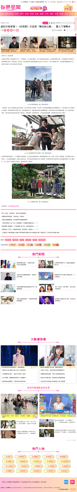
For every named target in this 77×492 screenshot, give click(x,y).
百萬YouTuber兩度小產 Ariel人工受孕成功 (14, 370)
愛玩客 (20, 61)
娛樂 (8, 22)
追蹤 (37, 245)
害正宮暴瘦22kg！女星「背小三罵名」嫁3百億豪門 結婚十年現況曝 (26, 422)
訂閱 (20, 245)
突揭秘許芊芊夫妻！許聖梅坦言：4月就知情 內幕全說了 (57, 416)
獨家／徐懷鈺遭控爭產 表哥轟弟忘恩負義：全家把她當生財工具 (47, 50)
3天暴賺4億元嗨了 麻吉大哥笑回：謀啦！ (14, 374)
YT (49, 2)
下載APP (12, 245)
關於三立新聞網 (7, 482)
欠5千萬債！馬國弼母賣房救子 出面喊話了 (14, 377)
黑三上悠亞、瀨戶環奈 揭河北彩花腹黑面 (14, 213)
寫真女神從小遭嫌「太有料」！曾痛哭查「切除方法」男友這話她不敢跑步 (28, 50)
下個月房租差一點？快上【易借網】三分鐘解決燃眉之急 (18, 223)
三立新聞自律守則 (25, 482)
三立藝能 (32, 2)
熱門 (22, 14)
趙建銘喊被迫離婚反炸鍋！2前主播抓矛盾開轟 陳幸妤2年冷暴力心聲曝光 (9, 50)
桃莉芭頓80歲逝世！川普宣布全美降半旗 (13, 381)
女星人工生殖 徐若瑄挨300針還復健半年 (53, 370)
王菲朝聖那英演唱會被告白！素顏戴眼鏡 (12, 367)
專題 (61, 14)
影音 (66, 14)
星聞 (32, 14)
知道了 (73, 489)
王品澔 (40, 61)
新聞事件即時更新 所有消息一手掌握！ (13, 216)
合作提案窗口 (36, 482)
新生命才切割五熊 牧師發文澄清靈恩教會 (53, 377)
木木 (28, 156)
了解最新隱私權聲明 (63, 489)
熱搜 (27, 14)
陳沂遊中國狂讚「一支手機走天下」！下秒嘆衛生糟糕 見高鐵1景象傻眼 (65, 421)
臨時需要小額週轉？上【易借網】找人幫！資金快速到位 (18, 226)
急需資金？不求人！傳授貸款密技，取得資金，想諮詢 (17, 229)
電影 (51, 14)
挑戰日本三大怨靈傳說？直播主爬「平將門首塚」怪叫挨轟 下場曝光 (67, 50)
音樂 (56, 14)
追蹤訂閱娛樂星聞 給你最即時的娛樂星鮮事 (14, 219)
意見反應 (43, 482)
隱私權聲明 (16, 482)
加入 (29, 245)
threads (53, 2)
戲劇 (42, 14)
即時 (17, 14)
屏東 (3, 59)
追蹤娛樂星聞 (39, 2)
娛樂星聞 (3, 22)
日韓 (47, 14)
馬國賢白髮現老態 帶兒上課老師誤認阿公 (53, 374)
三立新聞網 (24, 2)
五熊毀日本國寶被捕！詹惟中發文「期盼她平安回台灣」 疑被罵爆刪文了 (26, 432)
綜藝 (37, 14)
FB (46, 2)
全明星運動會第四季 (13, 206)
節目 (71, 14)
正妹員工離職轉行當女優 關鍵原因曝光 (51, 367)
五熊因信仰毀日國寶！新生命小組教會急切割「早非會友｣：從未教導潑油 (65, 431)
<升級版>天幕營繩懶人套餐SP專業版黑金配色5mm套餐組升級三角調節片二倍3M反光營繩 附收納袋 (32, 232)
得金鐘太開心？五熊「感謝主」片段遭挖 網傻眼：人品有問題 (18, 416)
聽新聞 (45, 22)
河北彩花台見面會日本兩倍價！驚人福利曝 (53, 381)
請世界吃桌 (9, 14)
